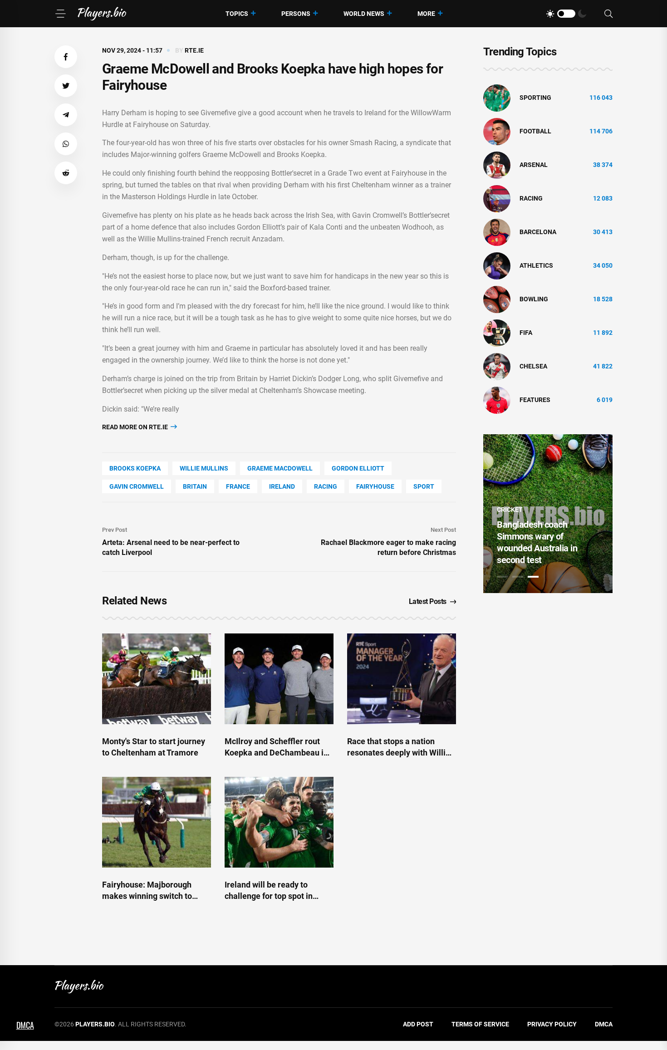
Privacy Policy (552, 1024)
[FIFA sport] (496, 332)
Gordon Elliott (358, 468)
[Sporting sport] (496, 97)
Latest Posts (427, 601)
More (426, 13)
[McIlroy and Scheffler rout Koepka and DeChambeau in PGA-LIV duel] (279, 678)
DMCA (604, 1024)
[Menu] (60, 14)
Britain (195, 486)
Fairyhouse (375, 486)
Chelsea (533, 366)
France (238, 486)
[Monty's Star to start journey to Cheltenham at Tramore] (156, 678)
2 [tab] (517, 577)
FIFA (526, 332)
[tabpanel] (548, 513)
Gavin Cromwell (136, 486)
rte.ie (194, 50)
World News (363, 13)
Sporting (535, 97)
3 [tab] (533, 577)
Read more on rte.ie (135, 427)
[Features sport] (496, 399)
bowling (534, 299)
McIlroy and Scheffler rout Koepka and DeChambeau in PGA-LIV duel (276, 752)
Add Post (418, 1024)
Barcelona (538, 232)
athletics (536, 265)
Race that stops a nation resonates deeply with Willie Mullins (398, 752)
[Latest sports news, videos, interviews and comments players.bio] (102, 13)
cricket (510, 509)
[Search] (608, 14)
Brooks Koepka (135, 468)
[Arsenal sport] (496, 164)
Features (535, 399)
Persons (295, 13)
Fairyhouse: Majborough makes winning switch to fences (147, 896)
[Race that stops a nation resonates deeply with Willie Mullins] (401, 678)
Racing (325, 486)
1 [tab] (502, 577)
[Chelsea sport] (496, 366)
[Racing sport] (496, 198)
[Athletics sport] (496, 265)
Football (535, 131)
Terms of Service (480, 1024)
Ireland (282, 486)
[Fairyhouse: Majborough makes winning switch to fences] (156, 822)
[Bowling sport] (496, 299)
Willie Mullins (204, 468)
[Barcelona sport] (496, 232)
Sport (423, 486)
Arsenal (534, 164)
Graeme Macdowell (280, 468)
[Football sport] (496, 131)
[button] (65, 56)
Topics (237, 13)
